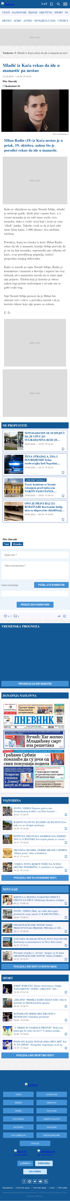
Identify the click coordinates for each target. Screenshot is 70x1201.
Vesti (6, 12)
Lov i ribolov (18, 1135)
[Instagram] (30, 1181)
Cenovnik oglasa (23, 1187)
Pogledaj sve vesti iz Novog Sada (35, 966)
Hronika (17, 544)
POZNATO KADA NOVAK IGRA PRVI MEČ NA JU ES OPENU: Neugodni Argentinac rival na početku (35, 1045)
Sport (58, 12)
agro (17, 20)
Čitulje (35, 1143)
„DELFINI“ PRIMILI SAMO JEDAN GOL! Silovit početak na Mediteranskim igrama (35, 1003)
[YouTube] (40, 1181)
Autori (52, 1187)
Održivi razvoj (51, 1118)
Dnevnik (12, 81)
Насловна (35, 1171)
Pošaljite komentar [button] (51, 585)
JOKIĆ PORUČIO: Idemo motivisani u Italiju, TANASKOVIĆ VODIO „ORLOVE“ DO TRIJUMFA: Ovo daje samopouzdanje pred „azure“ (35, 989)
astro (27, 20)
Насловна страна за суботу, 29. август (35, 746)
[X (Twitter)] (35, 1181)
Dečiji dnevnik (51, 1135)
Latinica (25, 1163)
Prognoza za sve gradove (35, 683)
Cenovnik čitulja (39, 1187)
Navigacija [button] (65, 4)
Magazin (52, 1127)
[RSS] (46, 1181)
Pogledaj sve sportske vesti (35, 1055)
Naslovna (8, 52)
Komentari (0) (12, 86)
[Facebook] (24, 1181)
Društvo (45, 12)
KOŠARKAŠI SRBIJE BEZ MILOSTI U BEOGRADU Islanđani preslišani (35, 1017)
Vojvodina (18, 1118)
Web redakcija (63, 1187)
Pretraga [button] (58, 4)
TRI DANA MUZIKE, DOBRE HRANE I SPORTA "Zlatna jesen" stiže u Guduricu (35, 853)
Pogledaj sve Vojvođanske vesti (35, 877)
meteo (7, 20)
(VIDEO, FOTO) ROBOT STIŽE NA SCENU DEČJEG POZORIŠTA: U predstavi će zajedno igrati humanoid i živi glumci (35, 867)
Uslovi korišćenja (9, 585)
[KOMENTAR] (15, 616)
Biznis (33, 12)
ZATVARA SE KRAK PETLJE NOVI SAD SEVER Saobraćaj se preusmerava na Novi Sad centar (35, 942)
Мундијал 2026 (45, 20)
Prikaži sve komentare (35, 604)
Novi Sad (52, 1110)
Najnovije (19, 12)
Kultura (18, 1127)
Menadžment (7, 1187)
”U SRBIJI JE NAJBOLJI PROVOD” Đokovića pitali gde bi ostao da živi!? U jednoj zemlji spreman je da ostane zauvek (35, 1031)
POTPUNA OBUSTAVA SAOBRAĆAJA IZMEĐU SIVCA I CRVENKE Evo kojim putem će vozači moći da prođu (35, 839)
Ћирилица (44, 1163)
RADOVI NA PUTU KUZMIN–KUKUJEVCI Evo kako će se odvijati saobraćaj (35, 825)
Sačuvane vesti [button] (51, 4)
